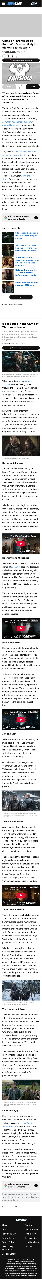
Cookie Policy (8, 1242)
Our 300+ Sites (31, 1229)
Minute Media (15, 1260)
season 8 (15, 567)
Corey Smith (10, 52)
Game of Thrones (15, 305)
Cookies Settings (10, 1254)
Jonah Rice (9, 343)
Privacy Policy (8, 1238)
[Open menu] (3, 3)
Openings (29, 1225)
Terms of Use (31, 1238)
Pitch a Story (30, 1234)
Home (4, 305)
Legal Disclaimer (32, 1242)
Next (32, 86)
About (4, 1225)
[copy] (16, 56)
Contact (5, 1229)
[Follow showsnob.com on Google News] (36, 217)
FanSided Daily (9, 1234)
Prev (9, 86)
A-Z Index (29, 1246)
